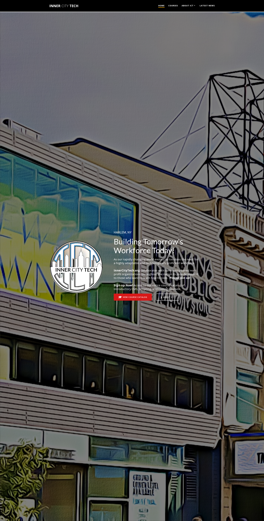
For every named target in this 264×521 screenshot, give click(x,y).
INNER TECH (63, 6)
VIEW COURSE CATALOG (135, 297)
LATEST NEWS (207, 5)
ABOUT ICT (187, 5)
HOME (161, 5)
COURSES (173, 5)
